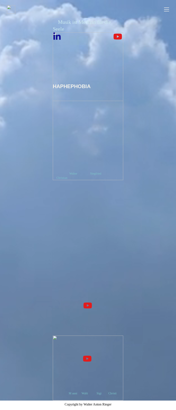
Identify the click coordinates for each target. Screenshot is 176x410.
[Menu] (166, 9)
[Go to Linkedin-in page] (57, 36)
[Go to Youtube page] (118, 36)
